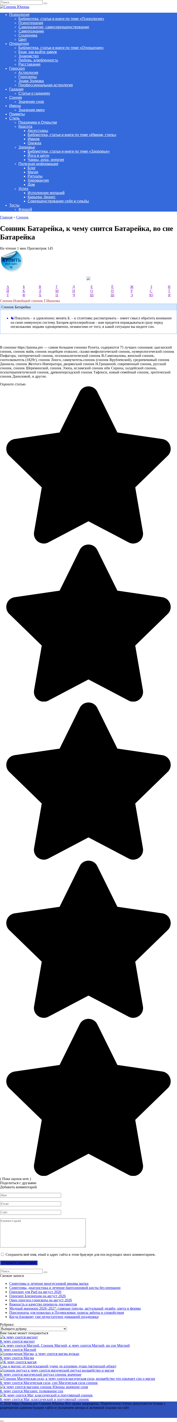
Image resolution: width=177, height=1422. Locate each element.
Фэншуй (25, 209)
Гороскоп (17, 68)
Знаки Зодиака (31, 81)
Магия (33, 172)
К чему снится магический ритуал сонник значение (40, 1374)
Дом (31, 184)
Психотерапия (30, 23)
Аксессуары (38, 131)
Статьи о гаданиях (34, 93)
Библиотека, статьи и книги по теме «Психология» (61, 19)
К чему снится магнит (17, 1341)
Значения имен (31, 110)
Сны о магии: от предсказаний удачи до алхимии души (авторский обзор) (58, 1366)
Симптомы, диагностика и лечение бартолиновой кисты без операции (65, 1288)
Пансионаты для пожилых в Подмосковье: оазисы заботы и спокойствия (66, 1312)
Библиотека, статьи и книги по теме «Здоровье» (69, 151)
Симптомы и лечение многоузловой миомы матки (48, 1283)
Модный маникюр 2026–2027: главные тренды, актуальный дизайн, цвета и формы (75, 1308)
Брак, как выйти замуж (37, 52)
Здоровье (26, 147)
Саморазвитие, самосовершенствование (53, 27)
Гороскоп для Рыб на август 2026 (35, 1292)
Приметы (17, 114)
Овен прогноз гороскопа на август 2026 (40, 1300)
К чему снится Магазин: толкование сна (31, 1391)
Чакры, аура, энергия (46, 160)
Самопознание (31, 31)
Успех (23, 189)
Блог (32, 168)
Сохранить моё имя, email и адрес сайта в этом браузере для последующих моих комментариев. (81, 1254)
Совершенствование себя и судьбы (58, 201)
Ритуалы (35, 176)
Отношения (19, 44)
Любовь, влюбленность (38, 60)
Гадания (16, 89)
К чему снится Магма (17, 1358)
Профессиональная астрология (45, 85)
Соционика (27, 35)
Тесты (14, 205)
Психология (19, 15)
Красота (25, 126)
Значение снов (31, 102)
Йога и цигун (38, 155)
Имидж (34, 139)
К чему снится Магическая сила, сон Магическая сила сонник (49, 1383)
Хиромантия (38, 180)
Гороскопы (27, 77)
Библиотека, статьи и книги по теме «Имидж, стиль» (72, 135)
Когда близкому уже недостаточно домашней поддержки (54, 1317)
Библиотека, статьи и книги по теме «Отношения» (61, 48)
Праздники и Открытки (37, 122)
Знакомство (28, 56)
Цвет (22, 39)
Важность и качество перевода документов (43, 1304)
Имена (15, 106)
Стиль (14, 118)
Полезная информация (38, 164)
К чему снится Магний (18, 1350)
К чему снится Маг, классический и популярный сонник (44, 1399)
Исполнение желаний (46, 193)
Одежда (34, 143)
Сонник (15, 97)
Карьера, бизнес (42, 197)
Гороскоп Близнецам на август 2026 (37, 1296)
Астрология (28, 73)
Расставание (29, 64)
